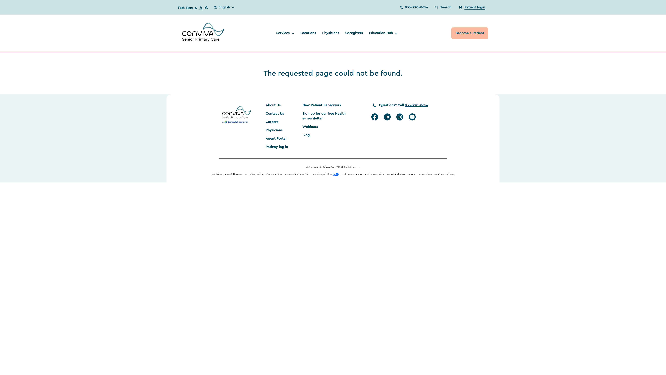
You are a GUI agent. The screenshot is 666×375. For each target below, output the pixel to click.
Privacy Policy (256, 174)
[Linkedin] (387, 117)
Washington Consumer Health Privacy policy (362, 174)
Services (283, 33)
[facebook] (374, 117)
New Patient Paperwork (321, 105)
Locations (308, 33)
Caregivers (354, 33)
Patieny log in (277, 147)
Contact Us (275, 113)
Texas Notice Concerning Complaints (436, 174)
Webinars (310, 126)
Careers (272, 122)
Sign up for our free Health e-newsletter (324, 116)
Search (445, 7)
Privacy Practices (274, 174)
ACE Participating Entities (296, 174)
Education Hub (381, 33)
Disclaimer (217, 174)
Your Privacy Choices (322, 174)
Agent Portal (276, 138)
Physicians (330, 33)
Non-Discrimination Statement (401, 174)
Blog (306, 135)
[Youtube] (412, 117)
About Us (273, 105)
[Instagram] (399, 117)
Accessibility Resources (236, 174)
